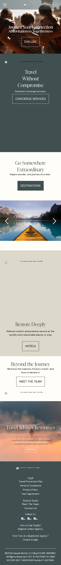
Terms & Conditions (30, 485)
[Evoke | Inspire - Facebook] (29, 518)
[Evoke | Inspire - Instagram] (36, 518)
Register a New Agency (30, 528)
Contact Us (30, 508)
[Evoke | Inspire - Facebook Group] (23, 518)
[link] (23, 518)
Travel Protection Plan (30, 481)
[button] (54, 221)
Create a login (30, 539)
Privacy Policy (30, 489)
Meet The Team (30, 504)
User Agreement (30, 493)
